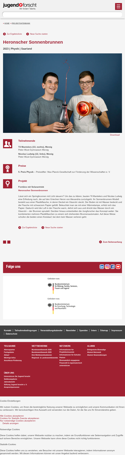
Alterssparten (9, 350)
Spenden (83, 330)
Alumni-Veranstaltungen (97, 355)
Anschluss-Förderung (13, 360)
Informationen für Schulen (70, 355)
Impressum (116, 330)
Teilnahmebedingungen (26, 330)
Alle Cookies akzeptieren (12, 416)
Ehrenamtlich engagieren (69, 360)
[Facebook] (112, 266)
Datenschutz (11, 334)
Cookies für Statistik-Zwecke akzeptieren (19, 418)
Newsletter (71, 330)
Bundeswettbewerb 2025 (42, 352)
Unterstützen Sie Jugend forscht (17, 376)
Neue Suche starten (39, 34)
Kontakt (7, 330)
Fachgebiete (9, 352)
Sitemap (104, 330)
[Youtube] (118, 266)
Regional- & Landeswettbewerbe (45, 358)
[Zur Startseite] (21, 8)
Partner (62, 357)
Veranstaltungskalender (51, 330)
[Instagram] (107, 266)
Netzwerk (65, 346)
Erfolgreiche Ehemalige (96, 350)
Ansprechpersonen (11, 387)
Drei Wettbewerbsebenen (42, 355)
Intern (94, 330)
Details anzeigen (11, 423)
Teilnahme (10, 346)
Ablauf (6, 355)
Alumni (91, 346)
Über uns (9, 373)
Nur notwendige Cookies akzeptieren (18, 420)
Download (115, 135)
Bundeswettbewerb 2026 (42, 350)
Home (6, 23)
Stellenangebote (10, 379)
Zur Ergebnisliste (14, 34)
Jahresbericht (9, 382)
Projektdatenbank (21, 23)
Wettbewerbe (39, 346)
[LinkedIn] (102, 266)
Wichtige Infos (10, 358)
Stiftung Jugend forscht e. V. (15, 384)
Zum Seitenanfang (112, 241)
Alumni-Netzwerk (94, 352)
